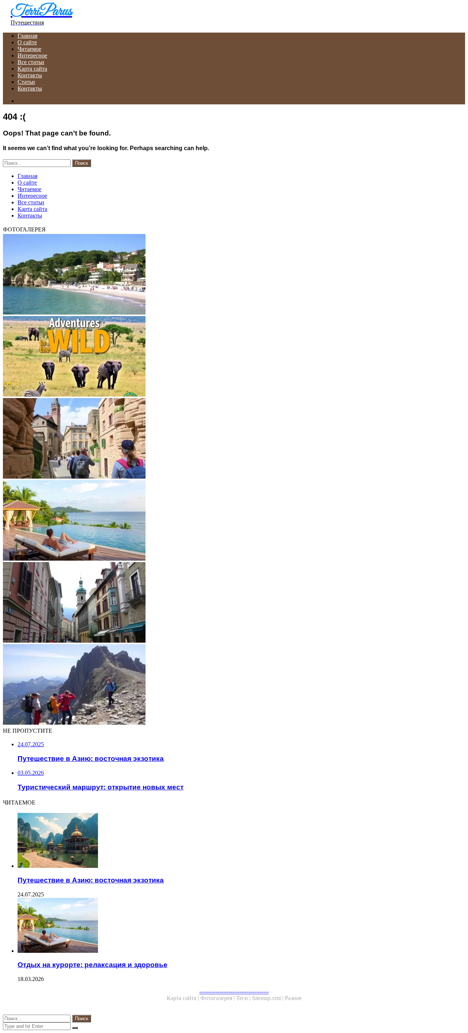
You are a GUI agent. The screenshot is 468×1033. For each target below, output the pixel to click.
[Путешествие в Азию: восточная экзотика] (230, 841)
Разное (293, 998)
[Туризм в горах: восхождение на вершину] (222, 685)
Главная (27, 36)
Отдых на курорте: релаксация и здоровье (92, 965)
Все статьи (31, 62)
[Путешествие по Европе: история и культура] (222, 603)
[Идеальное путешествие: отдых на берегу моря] (222, 275)
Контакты (30, 75)
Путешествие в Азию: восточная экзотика (91, 880)
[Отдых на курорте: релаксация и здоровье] (222, 521)
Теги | (244, 998)
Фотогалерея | (218, 998)
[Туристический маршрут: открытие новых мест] (222, 439)
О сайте (27, 42)
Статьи (26, 82)
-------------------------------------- (234, 991)
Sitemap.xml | (268, 998)
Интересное (32, 55)
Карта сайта (32, 69)
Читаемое (29, 49)
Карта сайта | (183, 998)
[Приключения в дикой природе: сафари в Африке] (222, 357)
